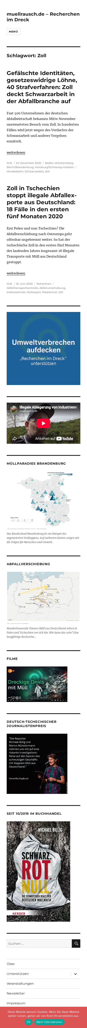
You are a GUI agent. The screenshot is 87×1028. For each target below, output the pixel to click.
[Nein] (82, 1017)
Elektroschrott (16, 292)
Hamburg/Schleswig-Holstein (54, 167)
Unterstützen (18, 974)
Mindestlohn (15, 171)
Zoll (47, 171)
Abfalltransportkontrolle (22, 288)
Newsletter (16, 993)
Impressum (16, 1003)
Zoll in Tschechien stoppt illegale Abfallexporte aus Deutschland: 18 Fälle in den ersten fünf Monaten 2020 (42, 202)
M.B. (9, 163)
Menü (13, 31)
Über (11, 964)
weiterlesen (16, 152)
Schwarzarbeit (34, 171)
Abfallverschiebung (52, 288)
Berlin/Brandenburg (20, 167)
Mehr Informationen (49, 1022)
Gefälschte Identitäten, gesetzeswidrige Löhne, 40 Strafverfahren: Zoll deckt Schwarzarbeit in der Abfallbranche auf (42, 87)
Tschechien (43, 283)
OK (29, 1022)
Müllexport (34, 292)
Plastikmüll (49, 292)
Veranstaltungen (20, 983)
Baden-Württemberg (59, 163)
